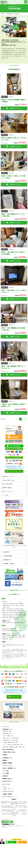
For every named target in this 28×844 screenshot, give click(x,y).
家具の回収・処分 (7, 731)
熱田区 (7, 605)
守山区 (20, 605)
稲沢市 (10, 608)
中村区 (15, 603)
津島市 (7, 612)
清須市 (11, 610)
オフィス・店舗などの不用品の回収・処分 (13, 744)
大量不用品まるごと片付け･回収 (10, 740)
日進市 (21, 612)
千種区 (4, 603)
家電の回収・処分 (7, 733)
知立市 (14, 617)
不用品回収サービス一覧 (7, 476)
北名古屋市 (4, 614)
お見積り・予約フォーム (8, 788)
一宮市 (7, 608)
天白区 (7, 607)
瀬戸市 (22, 610)
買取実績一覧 (7, 559)
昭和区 (21, 603)
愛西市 (3, 608)
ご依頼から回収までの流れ (8, 480)
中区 (19, 603)
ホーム (4, 13)
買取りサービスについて (7, 491)
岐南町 (3, 628)
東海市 (10, 612)
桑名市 (3, 644)
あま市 (9, 614)
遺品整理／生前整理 (6, 487)
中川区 (11, 605)
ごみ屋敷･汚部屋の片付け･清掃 (10, 742)
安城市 (24, 616)
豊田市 (17, 617)
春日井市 (21, 608)
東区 (7, 603)
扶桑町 (17, 616)
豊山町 (10, 616)
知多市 (3, 612)
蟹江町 (7, 616)
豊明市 (17, 612)
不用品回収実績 (10, 13)
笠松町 (7, 628)
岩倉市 (17, 608)
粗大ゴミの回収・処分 (8, 735)
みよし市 (13, 614)
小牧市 (18, 610)
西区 (13, 603)
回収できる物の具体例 (7, 484)
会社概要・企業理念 (9, 563)
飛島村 (24, 614)
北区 (10, 603)
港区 (14, 605)
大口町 (14, 616)
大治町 (3, 616)
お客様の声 (7, 552)
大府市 (8, 610)
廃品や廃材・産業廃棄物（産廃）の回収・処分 (14, 746)
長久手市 (21, 614)
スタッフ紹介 (5, 495)
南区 (17, 605)
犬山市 (14, 608)
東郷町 (16, 614)
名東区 (4, 607)
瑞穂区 (4, 605)
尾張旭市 (4, 610)
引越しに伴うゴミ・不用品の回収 (11, 738)
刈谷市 (7, 617)
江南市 (15, 610)
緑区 (23, 605)
